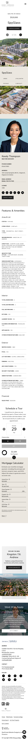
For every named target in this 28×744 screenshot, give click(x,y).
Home (3, 717)
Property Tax (5, 494)
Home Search (5, 720)
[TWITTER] (18, 192)
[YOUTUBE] (22, 192)
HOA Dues (4, 504)
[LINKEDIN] (11, 192)
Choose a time (5, 437)
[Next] (24, 429)
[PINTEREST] (9, 679)
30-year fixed (5, 486)
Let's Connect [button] (14, 630)
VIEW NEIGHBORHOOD (14, 567)
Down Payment (6, 489)
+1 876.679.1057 (7, 654)
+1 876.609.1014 (7, 660)
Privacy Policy (17, 738)
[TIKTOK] (14, 192)
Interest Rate (5, 499)
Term (3, 484)
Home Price (5, 479)
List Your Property (14, 720)
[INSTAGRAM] (7, 192)
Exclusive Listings (18, 717)
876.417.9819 (5, 166)
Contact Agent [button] (7, 197)
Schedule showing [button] (14, 28)
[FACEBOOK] (3, 192)
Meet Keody (9, 717)
